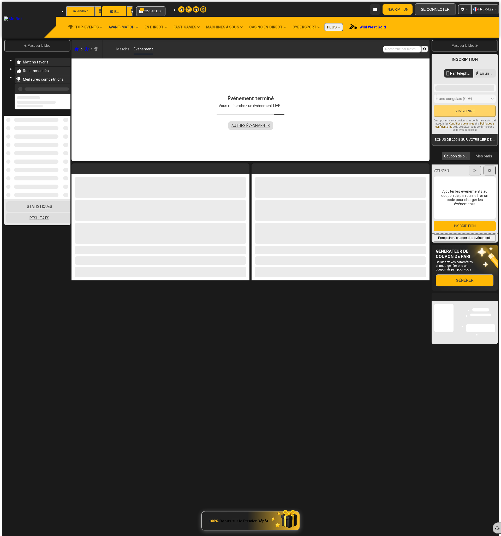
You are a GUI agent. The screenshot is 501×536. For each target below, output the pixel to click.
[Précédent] (65, 88)
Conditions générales (461, 123)
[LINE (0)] (77, 49)
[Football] (87, 49)
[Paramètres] (464, 9)
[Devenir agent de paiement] (375, 9)
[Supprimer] (424, 167)
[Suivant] (267, 168)
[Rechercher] (424, 49)
